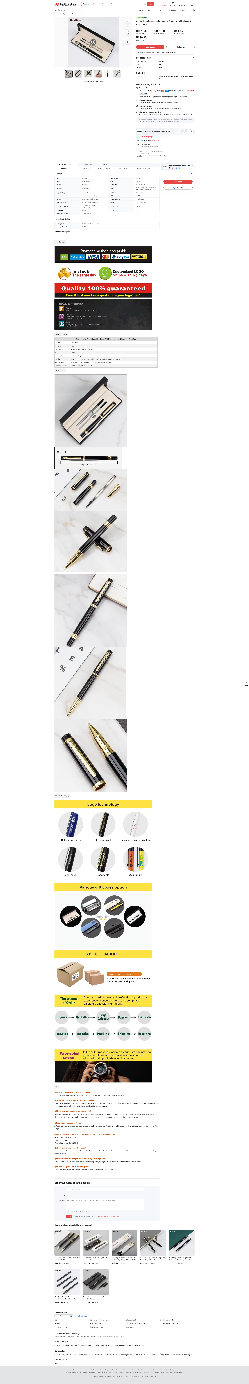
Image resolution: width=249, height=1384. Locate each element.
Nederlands (128, 1372)
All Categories (61, 10)
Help (159, 10)
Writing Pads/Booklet (60, 1327)
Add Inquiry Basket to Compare (93, 81)
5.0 (170, 168)
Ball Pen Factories (96, 1355)
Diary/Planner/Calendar (167, 1320)
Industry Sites (137, 1370)
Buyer (150, 10)
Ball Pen (58, 1345)
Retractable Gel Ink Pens (136, 1345)
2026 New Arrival (59, 1320)
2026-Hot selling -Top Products (98, 1320)
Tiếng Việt (169, 1372)
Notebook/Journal (130, 1320)
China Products (86, 1370)
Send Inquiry (150, 47)
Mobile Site (167, 1370)
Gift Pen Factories (111, 1355)
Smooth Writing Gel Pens (103, 1345)
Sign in (193, 5)
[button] (153, 168)
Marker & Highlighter (71, 1345)
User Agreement (135, 1376)
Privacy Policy (153, 1376)
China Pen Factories (81, 1355)
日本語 (146, 1372)
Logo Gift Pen (153, 1355)
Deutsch (121, 1372)
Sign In (139, 156)
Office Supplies (64, 14)
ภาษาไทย (156, 1372)
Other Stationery (129, 1327)
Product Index (158, 1370)
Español (85, 1372)
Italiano (115, 1372)
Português (92, 1372)
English (79, 1372)
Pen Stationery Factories (63, 1355)
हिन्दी (151, 1372)
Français (99, 1372)
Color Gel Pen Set (120, 1345)
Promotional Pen (86, 1345)
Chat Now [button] (181, 47)
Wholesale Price (127, 1370)
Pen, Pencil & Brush (75, 14)
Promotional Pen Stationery (181, 1355)
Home (56, 14)
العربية (134, 1372)
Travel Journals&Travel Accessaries (135, 1323)
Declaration (145, 1376)
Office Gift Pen (140, 1355)
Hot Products (76, 1370)
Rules (193, 10)
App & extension (171, 10)
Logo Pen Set (165, 1355)
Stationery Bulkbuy (61, 1359)
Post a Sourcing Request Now (108, 1216)
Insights (174, 1370)
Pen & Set (57, 1323)
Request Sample (171, 52)
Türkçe (162, 1372)
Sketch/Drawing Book (96, 1327)
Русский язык (107, 1372)
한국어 (140, 1372)
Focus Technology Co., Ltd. (112, 1376)
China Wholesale (116, 1370)
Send (69, 1216)
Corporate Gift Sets (95, 1323)
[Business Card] (192, 173)
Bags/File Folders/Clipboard (168, 1323)
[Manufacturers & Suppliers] (65, 4)
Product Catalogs (81, 1316)
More (56, 1363)
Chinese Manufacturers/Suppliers (101, 1370)
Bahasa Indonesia (178, 1372)
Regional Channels (147, 1370)
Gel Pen (84, 14)
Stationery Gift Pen (126, 1355)
